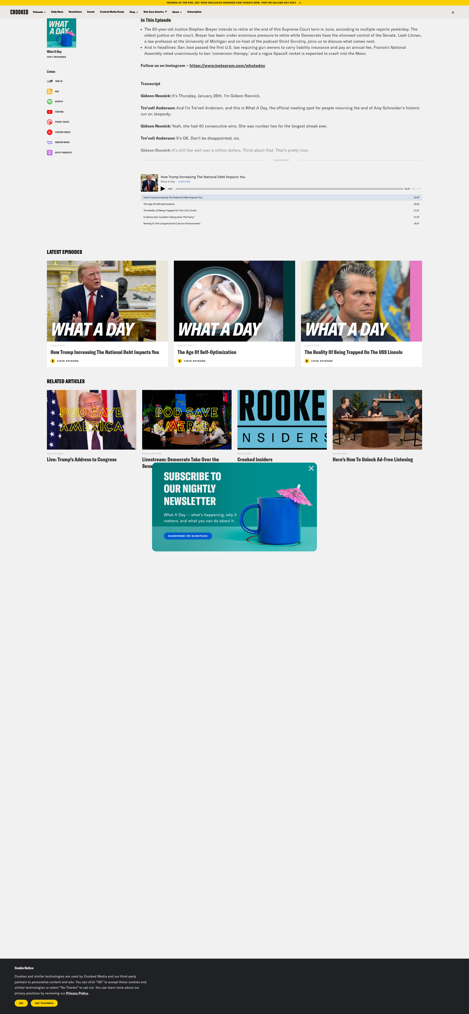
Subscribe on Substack (188, 536)
